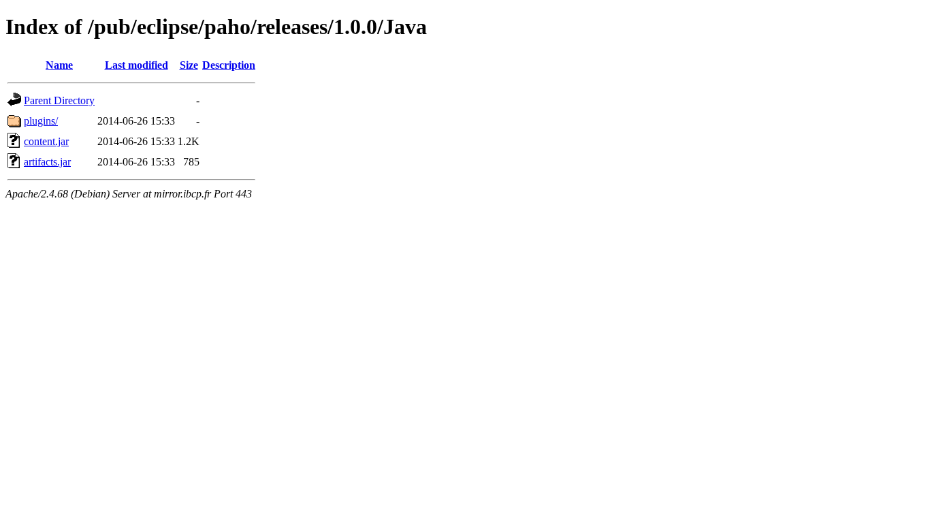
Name (59, 65)
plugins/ (41, 121)
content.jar (46, 141)
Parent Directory (59, 100)
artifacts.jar (47, 162)
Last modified (136, 65)
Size (189, 65)
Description (228, 65)
